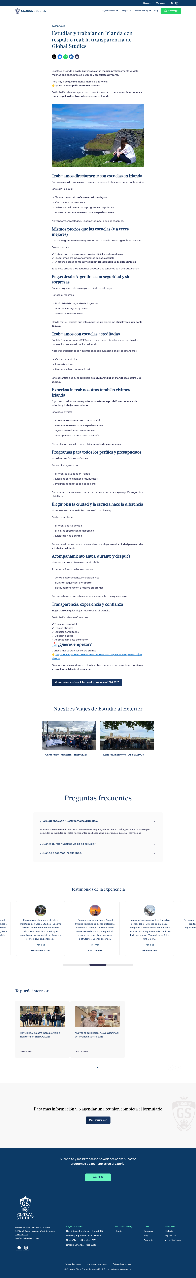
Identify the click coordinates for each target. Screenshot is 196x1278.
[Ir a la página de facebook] (172, 3)
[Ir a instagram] (26, 1248)
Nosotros (148, 3)
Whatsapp (172, 11)
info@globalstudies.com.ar (27, 1239)
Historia (169, 1231)
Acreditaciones (173, 1240)
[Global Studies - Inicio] (57, 11)
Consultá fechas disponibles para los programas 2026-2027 (87, 682)
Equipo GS (170, 1236)
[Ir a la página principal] (25, 1208)
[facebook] (60, 56)
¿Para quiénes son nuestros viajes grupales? (69, 821)
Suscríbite (98, 1177)
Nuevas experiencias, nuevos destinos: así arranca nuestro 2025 (97, 1035)
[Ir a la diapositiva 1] (97, 1067)
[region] (98, 929)
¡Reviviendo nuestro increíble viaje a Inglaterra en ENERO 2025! (40, 1035)
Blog (156, 11)
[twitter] (54, 56)
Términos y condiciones (96, 1264)
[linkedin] (71, 56)
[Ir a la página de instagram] (177, 3)
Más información (98, 1120)
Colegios (126, 11)
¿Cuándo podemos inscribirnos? (61, 853)
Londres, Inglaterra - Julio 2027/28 (83, 1236)
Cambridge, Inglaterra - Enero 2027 (84, 1231)
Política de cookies (73, 1264)
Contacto (160, 3)
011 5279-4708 (21, 1235)
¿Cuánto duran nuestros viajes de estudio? (68, 844)
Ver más (40, 945)
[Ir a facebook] (19, 1248)
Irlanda (118, 1231)
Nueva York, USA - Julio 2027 (81, 1240)
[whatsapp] (65, 56)
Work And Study (142, 11)
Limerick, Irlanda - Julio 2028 (81, 1245)
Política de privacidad (121, 1264)
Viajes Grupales (110, 11)
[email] (77, 56)
